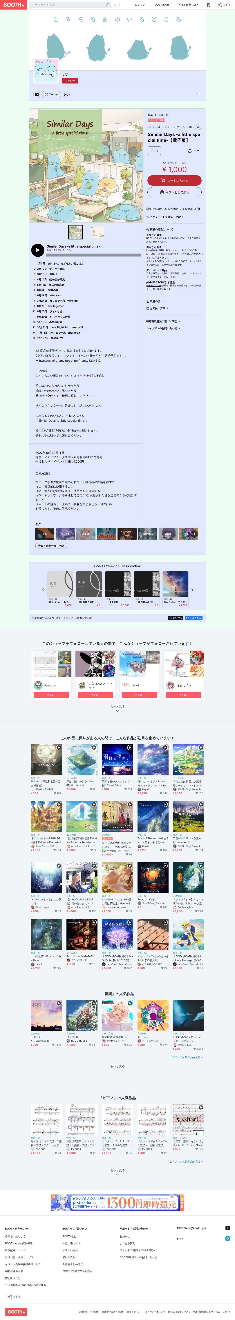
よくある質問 (127, 1243)
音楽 (150, 115)
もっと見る (117, 706)
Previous (32, 165)
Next (140, 165)
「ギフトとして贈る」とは (165, 216)
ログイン (140, 4)
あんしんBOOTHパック (158, 261)
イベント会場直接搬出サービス (23, 1264)
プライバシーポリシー (154, 1312)
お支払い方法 (157, 308)
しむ (65, 74)
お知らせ (125, 1236)
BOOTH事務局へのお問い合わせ (138, 1257)
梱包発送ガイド (14, 1271)
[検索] (107, 5)
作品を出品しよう (188, 4)
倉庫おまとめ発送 (72, 1264)
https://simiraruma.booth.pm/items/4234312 (70, 360)
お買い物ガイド (71, 1243)
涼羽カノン (184, 685)
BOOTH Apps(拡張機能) (19, 1243)
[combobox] (70, 5)
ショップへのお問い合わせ (161, 328)
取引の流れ (156, 301)
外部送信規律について (179, 1312)
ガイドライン (133, 1312)
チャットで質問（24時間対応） (138, 1250)
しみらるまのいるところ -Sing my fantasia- (118, 565)
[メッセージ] (66, 94)
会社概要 (83, 1312)
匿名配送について (15, 1250)
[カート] (198, 127)
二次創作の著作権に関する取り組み (25, 1285)
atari (136, 685)
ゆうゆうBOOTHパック (183, 261)
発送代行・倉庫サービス (19, 1257)
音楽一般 (163, 115)
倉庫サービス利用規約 (113, 1312)
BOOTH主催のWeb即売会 (77, 1271)
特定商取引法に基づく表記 (161, 321)
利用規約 (94, 1312)
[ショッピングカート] (208, 5)
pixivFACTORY (153, 285)
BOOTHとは (162, 4)
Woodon (50, 685)
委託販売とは (13, 1278)
